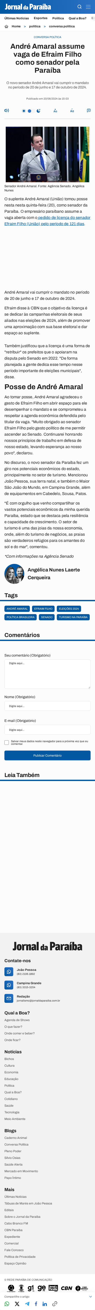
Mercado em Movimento (21, 1171)
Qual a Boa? (78, 18)
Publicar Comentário (47, 755)
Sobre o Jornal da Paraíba (22, 1216)
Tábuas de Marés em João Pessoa (28, 1203)
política (34, 26)
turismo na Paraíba (73, 617)
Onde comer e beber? (19, 1033)
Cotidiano (11, 1099)
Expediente (12, 1236)
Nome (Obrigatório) (19, 697)
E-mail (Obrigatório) (20, 721)
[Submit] (80, 7)
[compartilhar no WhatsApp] (6, 1304)
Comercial (11, 1243)
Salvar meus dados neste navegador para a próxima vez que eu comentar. (49, 742)
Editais (9, 1210)
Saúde (8, 1105)
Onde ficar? (12, 1040)
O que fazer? (13, 1026)
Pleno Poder (12, 1151)
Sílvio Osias (12, 1158)
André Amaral (17, 608)
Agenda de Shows (17, 1020)
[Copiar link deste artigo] (54, 1304)
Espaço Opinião (15, 1263)
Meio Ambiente (14, 1119)
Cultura (9, 1065)
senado (46, 617)
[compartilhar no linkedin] (45, 1304)
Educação (11, 1079)
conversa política (62, 26)
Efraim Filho (43, 608)
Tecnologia (11, 1112)
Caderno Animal (15, 1138)
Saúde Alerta (13, 1164)
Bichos (9, 1059)
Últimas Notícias (16, 18)
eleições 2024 (69, 608)
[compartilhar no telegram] (27, 1304)
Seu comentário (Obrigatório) (27, 655)
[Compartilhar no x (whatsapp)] (17, 1304)
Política (58, 18)
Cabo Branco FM (16, 1223)
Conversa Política (16, 1144)
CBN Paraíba (13, 1230)
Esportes (41, 18)
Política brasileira (20, 617)
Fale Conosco (14, 1250)
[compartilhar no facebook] (36, 1304)
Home (16, 26)
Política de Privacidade (20, 1256)
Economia (11, 1072)
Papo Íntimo (12, 1178)
